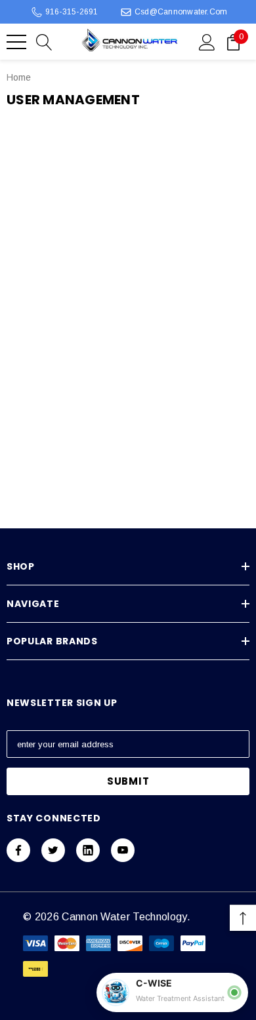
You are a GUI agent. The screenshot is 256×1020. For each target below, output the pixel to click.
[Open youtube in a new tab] (123, 850)
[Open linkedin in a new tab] (88, 850)
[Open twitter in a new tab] (53, 850)
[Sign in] (207, 41)
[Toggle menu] (16, 42)
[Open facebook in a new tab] (18, 850)
